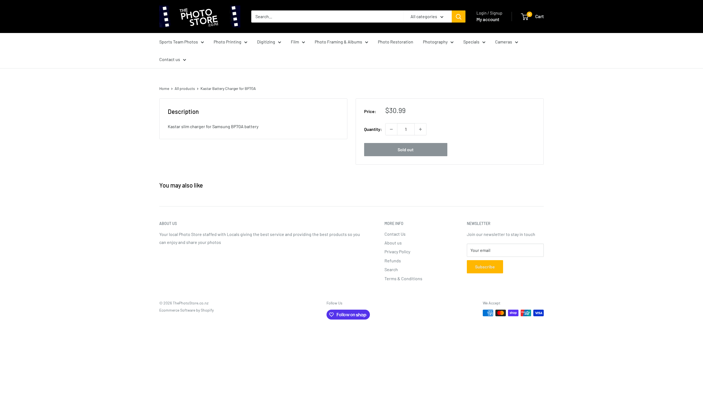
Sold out (406, 149)
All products (185, 88)
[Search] (458, 16)
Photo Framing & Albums (338, 41)
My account (487, 19)
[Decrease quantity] (391, 129)
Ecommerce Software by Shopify (186, 310)
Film (295, 41)
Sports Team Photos (178, 41)
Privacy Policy (397, 251)
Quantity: (373, 129)
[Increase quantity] (420, 129)
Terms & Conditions (403, 278)
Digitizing (266, 41)
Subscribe (485, 266)
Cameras (503, 41)
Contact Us (395, 234)
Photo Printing (227, 41)
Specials (471, 41)
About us (393, 242)
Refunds (392, 260)
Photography (435, 41)
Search (391, 269)
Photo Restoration (395, 41)
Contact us (169, 59)
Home (164, 88)
